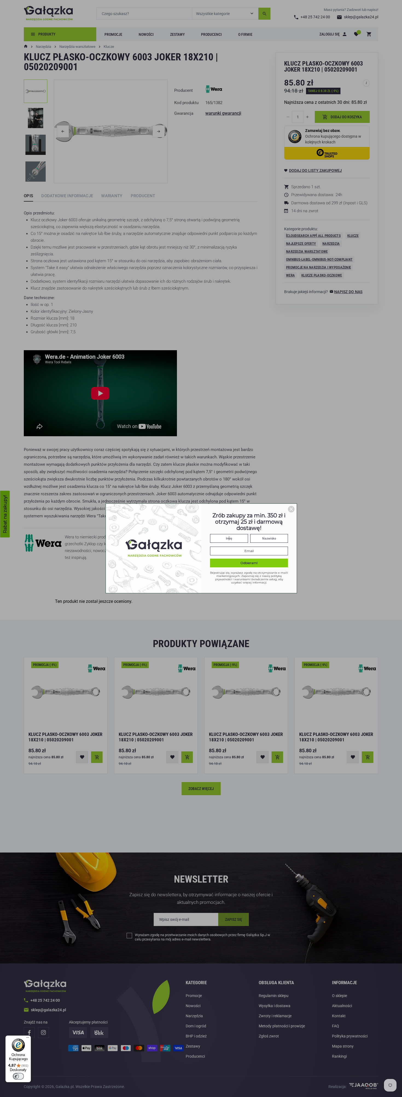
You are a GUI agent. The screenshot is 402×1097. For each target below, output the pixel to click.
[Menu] (27, 1039)
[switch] (18, 1076)
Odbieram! (249, 563)
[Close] (291, 509)
